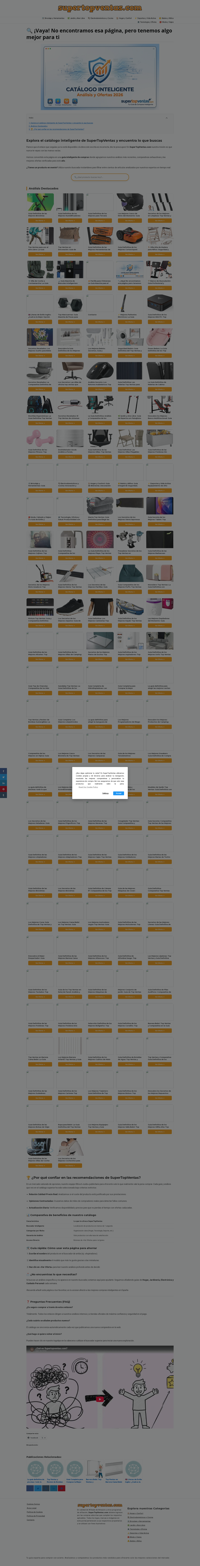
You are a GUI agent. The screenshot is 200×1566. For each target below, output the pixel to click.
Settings (105, 793)
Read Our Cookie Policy (88, 787)
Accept (118, 793)
